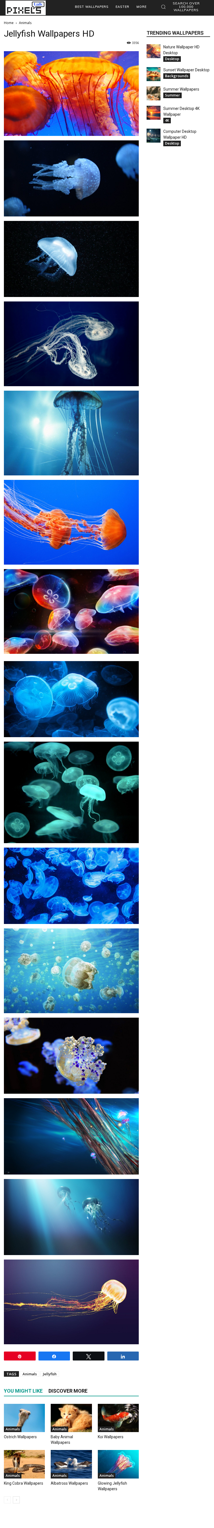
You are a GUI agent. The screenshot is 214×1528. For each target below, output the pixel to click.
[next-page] (16, 1499)
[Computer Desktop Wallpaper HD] (153, 136)
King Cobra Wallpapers (23, 1483)
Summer (172, 95)
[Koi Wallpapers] (118, 1418)
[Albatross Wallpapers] (71, 1464)
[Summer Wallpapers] (153, 93)
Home (9, 22)
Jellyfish (50, 1373)
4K (167, 120)
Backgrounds (176, 75)
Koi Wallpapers (110, 1437)
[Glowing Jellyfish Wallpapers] (118, 1464)
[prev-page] (7, 1499)
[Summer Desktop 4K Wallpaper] (153, 113)
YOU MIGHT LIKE (23, 1391)
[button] (183, 7)
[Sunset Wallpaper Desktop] (153, 74)
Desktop (172, 58)
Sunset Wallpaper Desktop (186, 70)
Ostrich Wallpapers (20, 1437)
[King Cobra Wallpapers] (24, 1464)
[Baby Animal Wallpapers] (71, 1418)
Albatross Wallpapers (69, 1483)
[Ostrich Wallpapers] (24, 1418)
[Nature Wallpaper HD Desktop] (153, 51)
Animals (30, 1373)
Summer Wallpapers (181, 89)
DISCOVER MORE (67, 1391)
